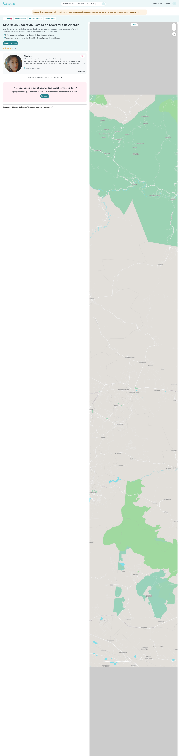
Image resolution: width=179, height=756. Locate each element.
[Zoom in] (174, 25)
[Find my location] (174, 34)
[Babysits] (9, 3)
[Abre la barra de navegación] (174, 3)
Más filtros (51, 18)
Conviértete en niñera (161, 3)
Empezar (44, 96)
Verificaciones (36, 18)
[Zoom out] (174, 29)
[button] (133, 393)
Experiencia (21, 18)
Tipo (8, 18)
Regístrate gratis (10, 43)
